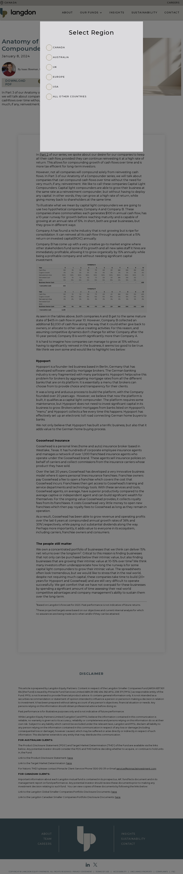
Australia (61, 57)
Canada (59, 47)
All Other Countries (69, 96)
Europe (59, 76)
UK (55, 67)
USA (56, 86)
